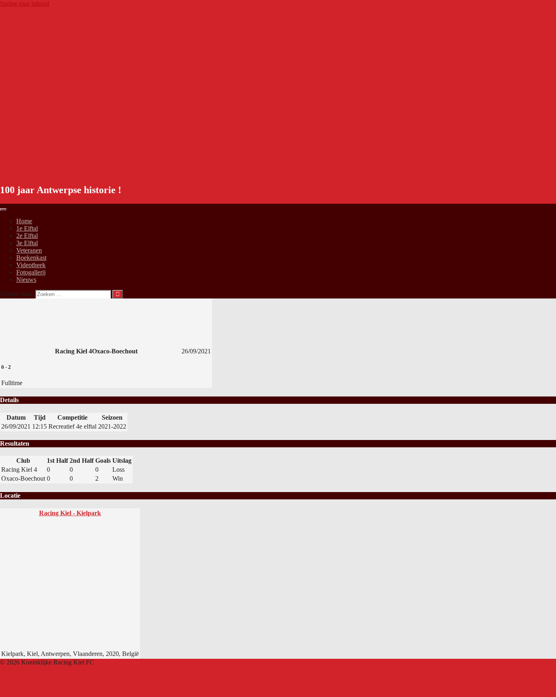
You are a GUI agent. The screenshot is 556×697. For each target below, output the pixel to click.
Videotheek (31, 264)
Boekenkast (31, 257)
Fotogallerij (31, 272)
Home (24, 221)
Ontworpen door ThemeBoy (36, 669)
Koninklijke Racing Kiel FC (78, 168)
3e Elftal (27, 243)
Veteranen (29, 250)
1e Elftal (27, 228)
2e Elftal (27, 235)
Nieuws (26, 279)
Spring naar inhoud (24, 3)
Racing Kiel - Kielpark (70, 513)
